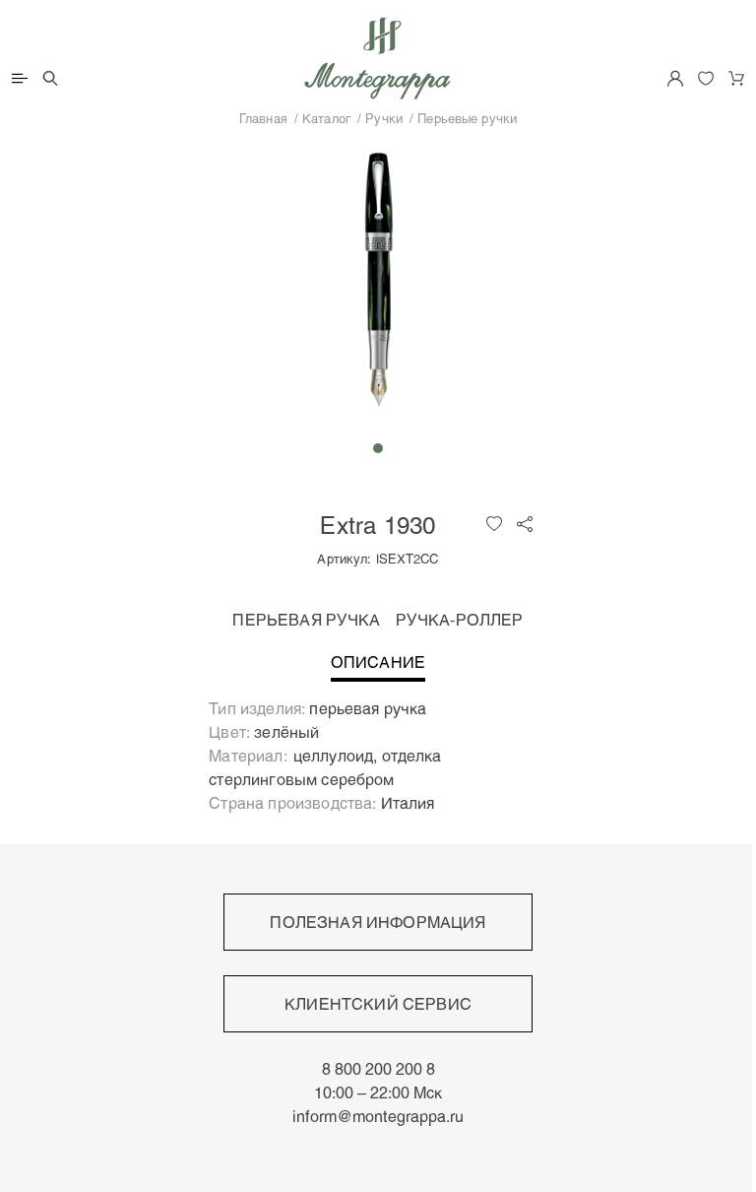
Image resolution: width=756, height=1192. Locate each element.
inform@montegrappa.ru (378, 1116)
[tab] (378, 668)
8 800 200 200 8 (378, 1069)
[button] (378, 448)
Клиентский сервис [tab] (378, 1004)
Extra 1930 (377, 524)
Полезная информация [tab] (377, 922)
